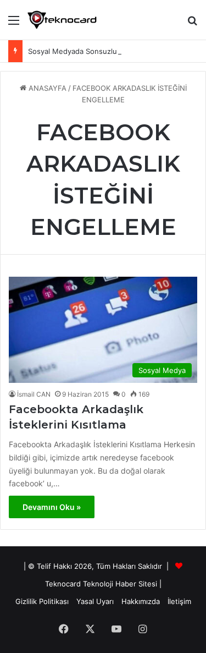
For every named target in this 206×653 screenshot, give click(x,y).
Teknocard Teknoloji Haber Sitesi (101, 583)
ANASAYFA (46, 88)
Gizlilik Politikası (42, 601)
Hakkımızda (140, 601)
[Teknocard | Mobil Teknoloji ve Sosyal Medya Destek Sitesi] (62, 20)
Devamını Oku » (52, 507)
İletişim (179, 601)
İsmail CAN (34, 394)
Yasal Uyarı (95, 601)
